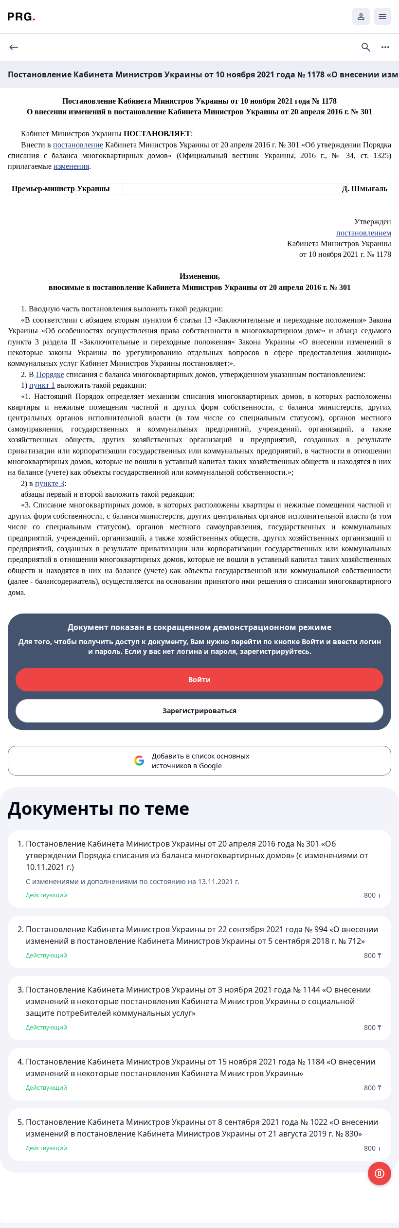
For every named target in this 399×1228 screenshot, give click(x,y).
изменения (71, 166)
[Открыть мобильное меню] (382, 16)
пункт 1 (42, 385)
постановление (78, 145)
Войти (199, 679)
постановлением (363, 233)
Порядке (50, 374)
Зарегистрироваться (199, 710)
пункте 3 (49, 483)
